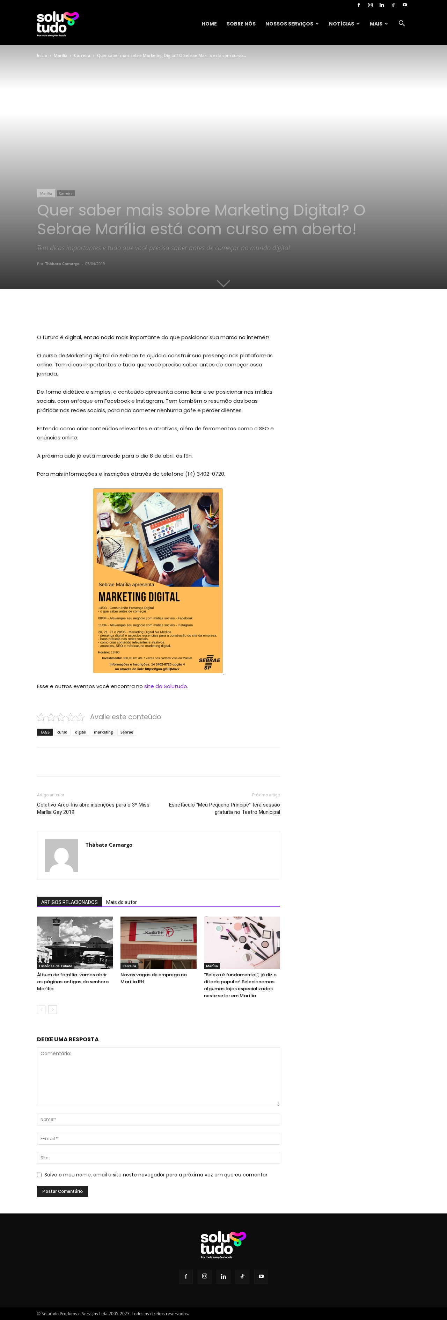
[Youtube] (405, 5)
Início (42, 55)
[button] (401, 24)
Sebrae (126, 732)
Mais (376, 23)
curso (62, 732)
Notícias (341, 23)
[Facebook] (358, 5)
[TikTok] (393, 5)
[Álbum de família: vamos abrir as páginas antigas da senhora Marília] (75, 943)
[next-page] (52, 1009)
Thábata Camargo (62, 263)
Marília (60, 55)
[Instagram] (370, 5)
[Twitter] (101, 313)
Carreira (82, 55)
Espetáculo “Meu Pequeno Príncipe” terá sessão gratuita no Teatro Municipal (224, 808)
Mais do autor (121, 902)
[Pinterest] (117, 313)
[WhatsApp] (133, 313)
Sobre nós (241, 23)
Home (209, 23)
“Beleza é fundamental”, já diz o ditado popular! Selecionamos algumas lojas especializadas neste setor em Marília (240, 985)
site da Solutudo (165, 686)
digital (80, 732)
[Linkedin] (381, 5)
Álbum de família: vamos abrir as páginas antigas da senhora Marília (73, 981)
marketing (103, 732)
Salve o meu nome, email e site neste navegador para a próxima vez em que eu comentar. (156, 1174)
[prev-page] (41, 1009)
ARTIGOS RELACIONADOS (69, 902)
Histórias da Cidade (55, 965)
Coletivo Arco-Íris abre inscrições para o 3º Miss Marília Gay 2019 (93, 808)
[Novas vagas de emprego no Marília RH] (158, 943)
